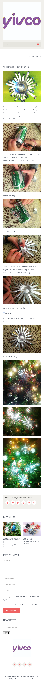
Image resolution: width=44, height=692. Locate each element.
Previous (31, 57)
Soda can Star (28, 538)
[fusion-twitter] (19, 664)
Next (37, 57)
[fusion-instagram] (24, 664)
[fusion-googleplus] (29, 664)
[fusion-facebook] (14, 664)
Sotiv (36, 676)
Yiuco (33, 679)
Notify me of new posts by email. (26, 604)
